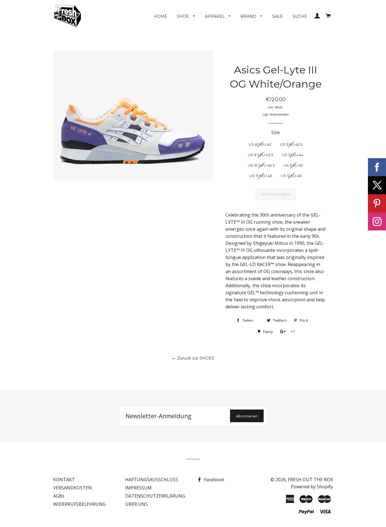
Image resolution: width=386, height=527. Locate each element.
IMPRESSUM (138, 488)
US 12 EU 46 (291, 175)
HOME (160, 16)
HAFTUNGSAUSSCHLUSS (151, 479)
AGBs (58, 496)
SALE (277, 16)
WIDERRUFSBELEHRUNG (79, 504)
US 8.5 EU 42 (260, 144)
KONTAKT (64, 479)
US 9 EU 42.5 (291, 144)
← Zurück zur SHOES (193, 358)
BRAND (248, 16)
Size (275, 132)
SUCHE (299, 16)
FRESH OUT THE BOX (310, 479)
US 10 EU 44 (292, 155)
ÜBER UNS (136, 504)
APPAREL (215, 16)
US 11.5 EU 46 (261, 175)
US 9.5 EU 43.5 (260, 155)
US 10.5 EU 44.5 (261, 165)
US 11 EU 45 (293, 165)
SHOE (183, 16)
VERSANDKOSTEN (72, 488)
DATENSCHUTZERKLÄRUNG (155, 496)
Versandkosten (279, 114)
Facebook (213, 479)
